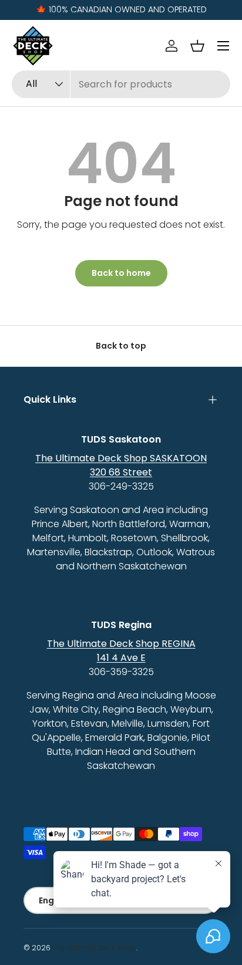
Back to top (121, 346)
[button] (197, 46)
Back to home (121, 273)
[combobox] (121, 84)
